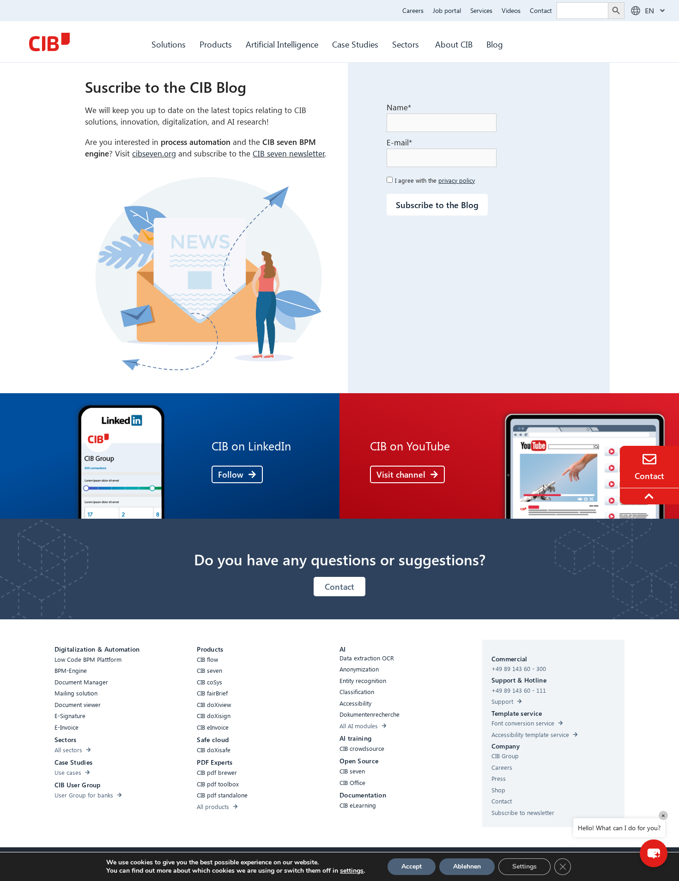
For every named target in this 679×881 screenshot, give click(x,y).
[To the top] (650, 496)
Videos (511, 10)
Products (216, 44)
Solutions (169, 44)
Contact (541, 10)
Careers (413, 10)
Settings (524, 866)
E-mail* (400, 142)
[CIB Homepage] (49, 42)
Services (481, 10)
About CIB (454, 44)
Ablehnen (467, 866)
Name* (399, 107)
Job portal (447, 10)
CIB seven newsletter (289, 153)
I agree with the (435, 180)
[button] (653, 853)
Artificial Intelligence (282, 44)
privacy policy (456, 180)
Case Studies (355, 44)
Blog (494, 44)
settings (352, 871)
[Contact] (649, 459)
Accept (411, 866)
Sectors (406, 44)
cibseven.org (154, 153)
